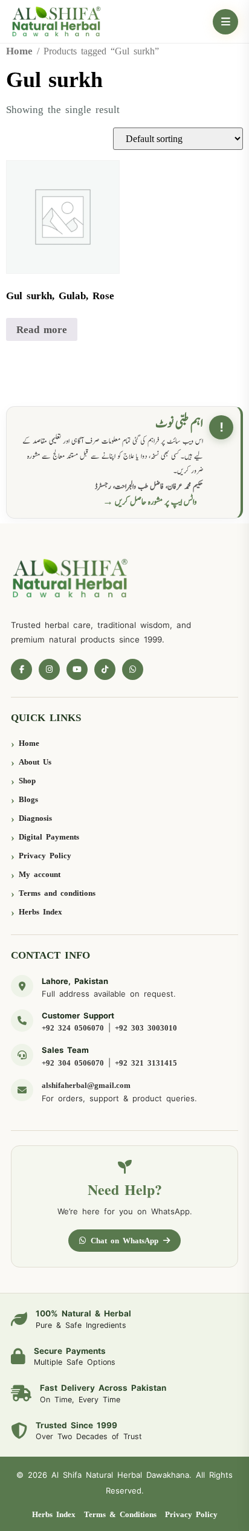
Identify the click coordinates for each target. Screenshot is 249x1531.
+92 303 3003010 (146, 1027)
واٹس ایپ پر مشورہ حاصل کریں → (150, 502)
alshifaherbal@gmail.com (86, 1085)
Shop (27, 780)
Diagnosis (35, 818)
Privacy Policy (45, 855)
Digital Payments (49, 836)
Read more (41, 329)
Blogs (28, 799)
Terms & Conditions (120, 1514)
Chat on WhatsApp (124, 1240)
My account (39, 874)
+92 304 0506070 (73, 1062)
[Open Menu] (225, 21)
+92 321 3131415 (146, 1062)
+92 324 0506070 (73, 1027)
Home (19, 51)
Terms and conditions (57, 893)
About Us (35, 761)
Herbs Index (40, 911)
